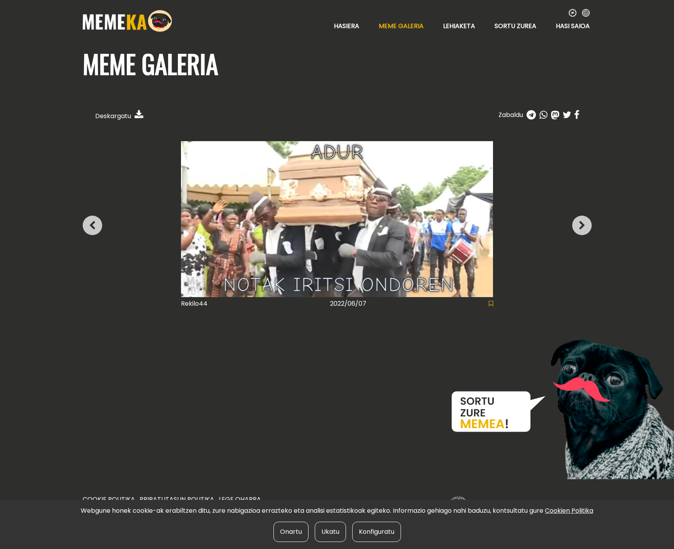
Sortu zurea (515, 25)
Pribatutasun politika (177, 499)
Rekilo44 (194, 303)
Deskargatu (114, 116)
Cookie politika (109, 499)
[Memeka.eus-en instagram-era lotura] (586, 12)
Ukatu (330, 531)
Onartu (291, 531)
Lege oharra (240, 499)
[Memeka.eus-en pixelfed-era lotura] (573, 12)
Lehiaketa (459, 25)
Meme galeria (401, 25)
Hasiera (346, 25)
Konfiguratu (376, 531)
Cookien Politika (569, 510)
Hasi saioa (573, 25)
